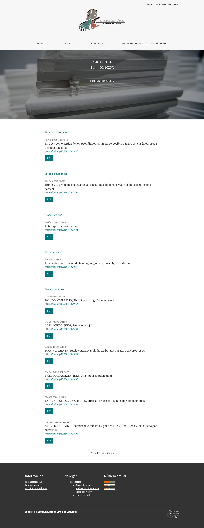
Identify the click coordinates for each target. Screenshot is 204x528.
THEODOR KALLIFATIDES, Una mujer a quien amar (78, 375)
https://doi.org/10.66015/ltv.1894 (61, 433)
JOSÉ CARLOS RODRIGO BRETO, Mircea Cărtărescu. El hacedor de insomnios (95, 400)
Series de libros (84, 485)
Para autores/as (33, 485)
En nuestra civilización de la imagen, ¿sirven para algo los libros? (87, 263)
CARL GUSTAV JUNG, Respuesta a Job (69, 325)
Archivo (67, 44)
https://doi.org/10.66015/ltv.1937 (61, 267)
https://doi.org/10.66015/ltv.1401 (61, 329)
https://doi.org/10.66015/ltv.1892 (61, 404)
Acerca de (96, 44)
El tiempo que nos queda (61, 226)
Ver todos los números (102, 453)
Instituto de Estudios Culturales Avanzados (144, 44)
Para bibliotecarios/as (36, 488)
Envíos (157, 4)
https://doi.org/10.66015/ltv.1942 (61, 304)
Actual (40, 44)
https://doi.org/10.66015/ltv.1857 (61, 151)
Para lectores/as (33, 482)
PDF (49, 158)
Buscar (150, 4)
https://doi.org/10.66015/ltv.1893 (61, 192)
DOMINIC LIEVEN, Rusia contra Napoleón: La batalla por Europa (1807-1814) (95, 350)
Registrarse (166, 4)
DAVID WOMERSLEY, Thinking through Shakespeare (79, 300)
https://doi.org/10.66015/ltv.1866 (61, 379)
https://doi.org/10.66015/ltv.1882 (61, 229)
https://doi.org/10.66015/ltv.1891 (61, 354)
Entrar (175, 4)
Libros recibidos (84, 495)
